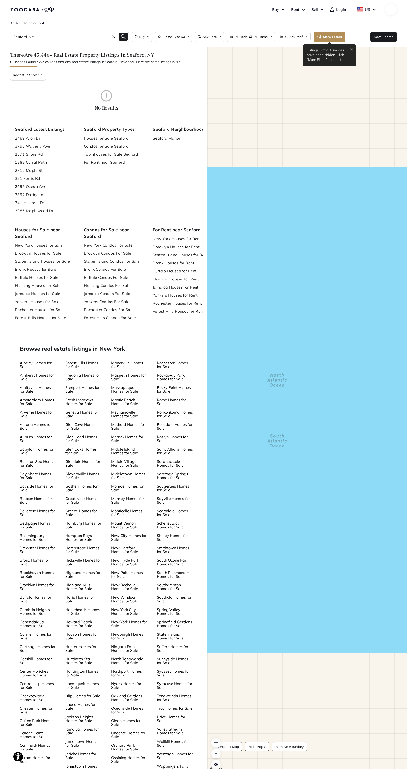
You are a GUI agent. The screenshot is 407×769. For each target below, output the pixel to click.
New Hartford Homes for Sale (124, 549)
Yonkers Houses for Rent (175, 295)
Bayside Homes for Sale (36, 488)
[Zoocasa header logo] (32, 9)
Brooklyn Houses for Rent (176, 246)
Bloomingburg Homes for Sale (33, 537)
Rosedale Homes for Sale (174, 426)
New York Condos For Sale (108, 245)
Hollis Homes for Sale (79, 599)
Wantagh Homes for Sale (175, 755)
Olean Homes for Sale (126, 722)
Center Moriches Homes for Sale (34, 673)
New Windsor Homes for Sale (124, 599)
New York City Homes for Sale (124, 611)
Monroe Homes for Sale (127, 488)
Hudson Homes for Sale (81, 636)
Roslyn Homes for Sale (172, 438)
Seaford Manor (167, 138)
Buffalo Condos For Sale (106, 277)
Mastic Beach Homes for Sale (124, 401)
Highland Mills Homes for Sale (78, 587)
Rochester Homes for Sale (172, 364)
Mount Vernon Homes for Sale (124, 525)
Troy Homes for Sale (174, 708)
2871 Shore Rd (29, 154)
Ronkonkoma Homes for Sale (175, 414)
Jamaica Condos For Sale (107, 293)
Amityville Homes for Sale (35, 389)
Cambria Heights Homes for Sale (35, 611)
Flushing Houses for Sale (38, 285)
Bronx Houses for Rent (173, 263)
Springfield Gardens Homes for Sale (174, 624)
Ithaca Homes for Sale (80, 706)
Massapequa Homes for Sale (124, 389)
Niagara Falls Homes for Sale (124, 648)
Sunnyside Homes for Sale (172, 661)
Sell (314, 9)
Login (341, 9)
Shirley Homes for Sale (172, 537)
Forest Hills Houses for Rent (178, 311)
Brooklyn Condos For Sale (107, 253)
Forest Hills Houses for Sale (40, 317)
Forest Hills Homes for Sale (81, 364)
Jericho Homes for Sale (80, 755)
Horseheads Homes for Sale (82, 611)
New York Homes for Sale (129, 624)
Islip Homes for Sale (82, 696)
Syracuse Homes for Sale (174, 685)
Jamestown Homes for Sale (82, 743)
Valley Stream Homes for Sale (170, 731)
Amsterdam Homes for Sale (37, 401)
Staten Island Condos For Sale (112, 261)
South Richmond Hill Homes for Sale (174, 574)
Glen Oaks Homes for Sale (81, 451)
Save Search (383, 37)
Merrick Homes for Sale (127, 438)
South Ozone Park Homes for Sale (172, 562)
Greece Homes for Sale (81, 512)
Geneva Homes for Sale (81, 414)
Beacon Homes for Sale (36, 500)
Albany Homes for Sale (36, 364)
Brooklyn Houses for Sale (38, 253)
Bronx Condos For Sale (105, 269)
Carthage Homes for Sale (38, 648)
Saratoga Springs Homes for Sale (172, 475)
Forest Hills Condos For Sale (110, 317)
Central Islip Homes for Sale (37, 685)
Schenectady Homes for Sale (170, 525)
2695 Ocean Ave (30, 186)
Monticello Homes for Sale (127, 512)
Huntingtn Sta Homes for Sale (78, 661)
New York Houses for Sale (39, 245)
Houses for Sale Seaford (106, 138)
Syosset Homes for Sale (173, 673)
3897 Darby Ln (29, 194)
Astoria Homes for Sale (36, 426)
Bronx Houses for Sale (35, 269)
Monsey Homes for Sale (127, 500)
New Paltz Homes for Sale (127, 574)
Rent (295, 9)
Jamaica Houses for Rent (176, 287)
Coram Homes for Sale (35, 759)
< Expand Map (228, 747)
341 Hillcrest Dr (29, 202)
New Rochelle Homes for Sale (124, 587)
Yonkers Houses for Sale (37, 301)
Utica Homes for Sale (171, 718)
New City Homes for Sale (129, 537)
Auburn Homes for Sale (36, 438)
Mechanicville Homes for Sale (124, 414)
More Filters (332, 37)
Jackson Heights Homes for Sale (79, 718)
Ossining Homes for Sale (128, 759)
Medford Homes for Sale (128, 426)
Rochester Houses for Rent (177, 303)
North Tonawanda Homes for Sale (127, 661)
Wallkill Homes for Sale (173, 743)
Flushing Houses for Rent (176, 279)
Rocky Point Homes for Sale (174, 389)
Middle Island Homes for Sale (124, 451)
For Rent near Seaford (104, 162)
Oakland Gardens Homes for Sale (126, 698)
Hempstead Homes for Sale (82, 549)
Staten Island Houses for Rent (180, 254)
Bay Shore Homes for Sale (35, 475)
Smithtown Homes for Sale (173, 549)
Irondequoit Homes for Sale (82, 685)
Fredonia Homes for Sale (82, 377)
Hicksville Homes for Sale (83, 562)
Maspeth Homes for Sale (128, 377)
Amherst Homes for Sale (37, 377)
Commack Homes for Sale (35, 747)
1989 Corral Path (31, 162)
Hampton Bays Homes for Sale (78, 537)
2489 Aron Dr (27, 138)
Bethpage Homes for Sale (35, 525)
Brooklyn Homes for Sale (37, 587)
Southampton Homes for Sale (170, 587)
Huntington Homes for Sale (81, 673)
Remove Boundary (289, 747)
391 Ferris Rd (27, 178)
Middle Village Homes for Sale (124, 463)
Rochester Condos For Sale (109, 309)
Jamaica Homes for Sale (82, 731)
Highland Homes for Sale (83, 574)
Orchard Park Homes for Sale (124, 747)
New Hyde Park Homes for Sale (125, 562)
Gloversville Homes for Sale (82, 475)
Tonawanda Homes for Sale (174, 698)
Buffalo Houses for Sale (36, 277)
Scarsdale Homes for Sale (172, 512)
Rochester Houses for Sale (39, 309)
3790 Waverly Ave (32, 146)
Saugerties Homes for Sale (173, 488)
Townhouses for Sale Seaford (111, 154)
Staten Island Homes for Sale (170, 636)
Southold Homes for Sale (174, 599)
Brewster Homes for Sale (37, 549)
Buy (275, 9)
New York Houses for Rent (177, 238)
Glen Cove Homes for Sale (80, 426)
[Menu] (391, 9)
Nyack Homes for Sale (126, 685)
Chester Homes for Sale (36, 710)
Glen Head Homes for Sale (81, 438)
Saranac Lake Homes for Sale (170, 463)
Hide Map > (257, 747)
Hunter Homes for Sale (80, 648)
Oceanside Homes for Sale (127, 710)
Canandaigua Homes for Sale (33, 624)
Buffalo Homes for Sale (35, 599)
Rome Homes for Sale (171, 401)
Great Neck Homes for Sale (82, 500)
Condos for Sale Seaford (106, 146)
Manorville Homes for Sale (127, 364)
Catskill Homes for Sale (36, 661)
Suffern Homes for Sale (172, 648)
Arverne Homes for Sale (36, 414)
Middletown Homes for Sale (128, 475)
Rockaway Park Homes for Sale (171, 377)
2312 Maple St (29, 170)
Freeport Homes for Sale (82, 389)
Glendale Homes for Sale (82, 463)
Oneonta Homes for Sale (128, 735)
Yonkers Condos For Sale (106, 301)
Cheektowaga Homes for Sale (33, 698)
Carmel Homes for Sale (36, 636)
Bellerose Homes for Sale (37, 512)
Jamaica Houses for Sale (37, 293)
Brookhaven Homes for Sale (37, 574)
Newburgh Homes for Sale (127, 636)
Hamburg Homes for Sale (83, 525)
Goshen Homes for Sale (81, 488)
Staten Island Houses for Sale (42, 261)
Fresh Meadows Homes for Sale (79, 401)
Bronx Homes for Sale (34, 562)
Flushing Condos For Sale (107, 285)
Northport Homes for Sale (126, 673)
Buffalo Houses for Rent (175, 271)
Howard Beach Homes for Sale (78, 624)
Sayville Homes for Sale (173, 500)
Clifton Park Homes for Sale (36, 722)
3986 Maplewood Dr (34, 210)
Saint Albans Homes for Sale (175, 451)
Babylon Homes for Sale (36, 451)
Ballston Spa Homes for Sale (38, 463)
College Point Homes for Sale (33, 735)
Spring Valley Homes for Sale (170, 611)
